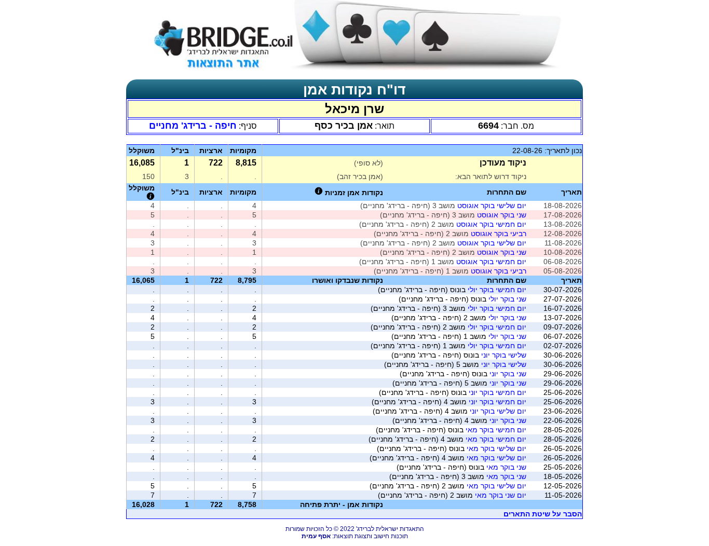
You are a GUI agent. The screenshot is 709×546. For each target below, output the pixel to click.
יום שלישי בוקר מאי (496, 448)
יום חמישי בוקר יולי (497, 289)
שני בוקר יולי (507, 299)
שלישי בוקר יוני (503, 355)
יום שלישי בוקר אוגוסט (491, 205)
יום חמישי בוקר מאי (496, 430)
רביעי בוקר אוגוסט (498, 233)
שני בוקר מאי (506, 467)
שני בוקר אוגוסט (501, 215)
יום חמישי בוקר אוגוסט (491, 224)
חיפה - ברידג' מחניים (193, 125)
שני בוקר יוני (507, 374)
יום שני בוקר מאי (500, 495)
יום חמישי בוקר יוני (497, 392)
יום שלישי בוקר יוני (498, 411)
